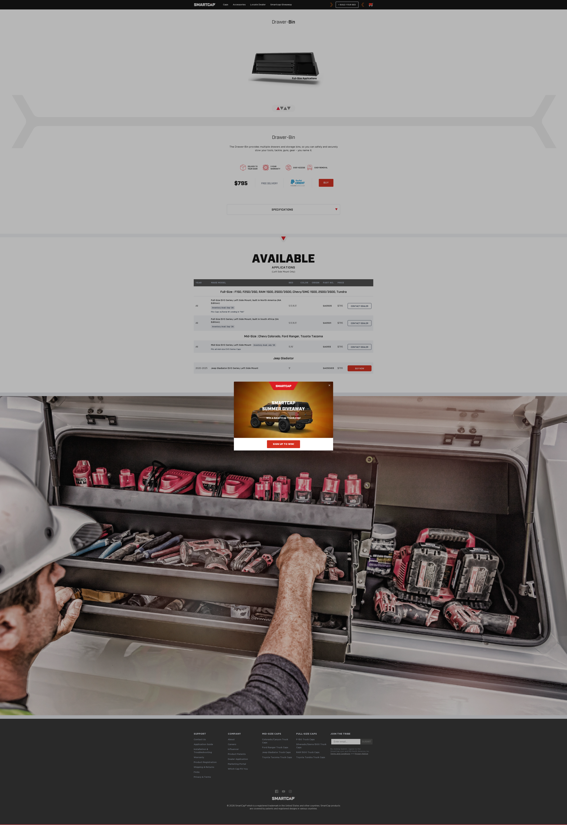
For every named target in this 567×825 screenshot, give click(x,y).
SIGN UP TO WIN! (283, 444)
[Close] (329, 385)
